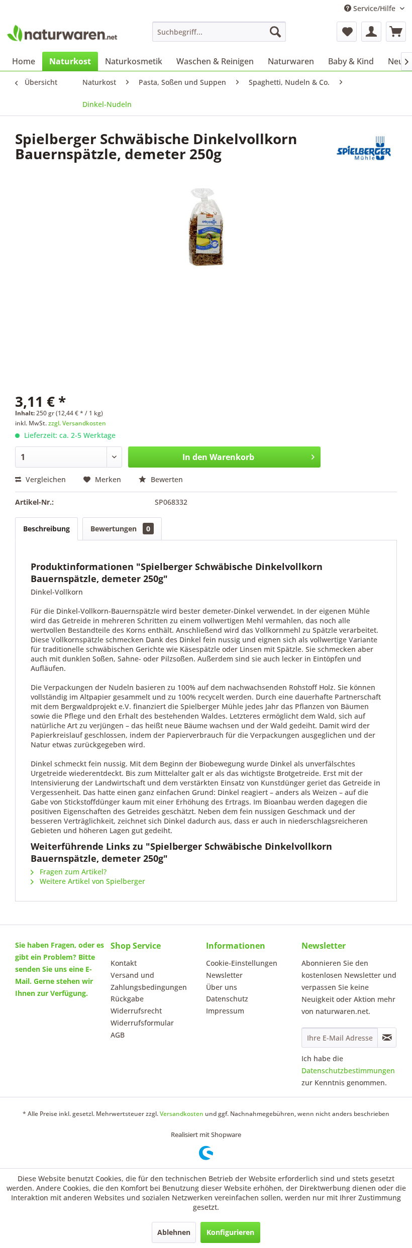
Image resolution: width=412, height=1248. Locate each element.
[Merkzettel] (347, 32)
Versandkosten (181, 1113)
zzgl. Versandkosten (77, 423)
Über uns (221, 987)
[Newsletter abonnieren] (386, 1038)
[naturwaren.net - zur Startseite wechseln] (62, 34)
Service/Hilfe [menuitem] (374, 8)
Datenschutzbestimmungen (348, 1070)
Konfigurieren (230, 1232)
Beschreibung (46, 528)
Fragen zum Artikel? (72, 871)
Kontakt (124, 963)
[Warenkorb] (396, 32)
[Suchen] (275, 32)
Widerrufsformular (142, 1023)
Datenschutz (227, 998)
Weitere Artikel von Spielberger (91, 881)
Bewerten (166, 479)
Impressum (225, 1010)
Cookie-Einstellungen (241, 963)
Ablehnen (173, 1232)
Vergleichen (45, 479)
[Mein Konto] (371, 32)
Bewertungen (120, 528)
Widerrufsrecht (136, 1010)
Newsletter (224, 975)
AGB (118, 1035)
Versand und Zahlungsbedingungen (149, 981)
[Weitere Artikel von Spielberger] (363, 148)
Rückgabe (127, 998)
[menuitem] (219, 32)
